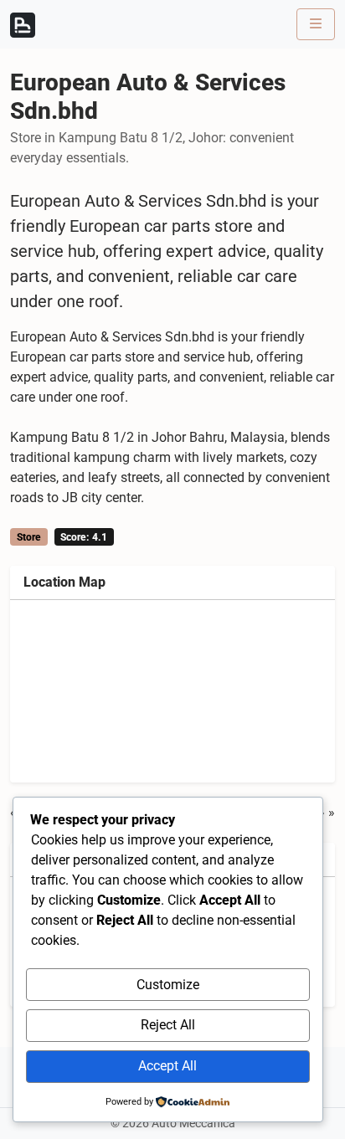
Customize (167, 985)
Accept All (167, 1066)
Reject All (168, 1025)
